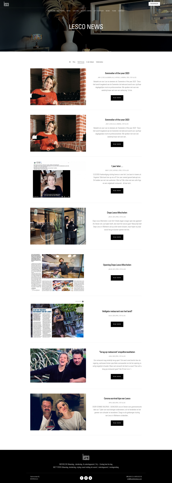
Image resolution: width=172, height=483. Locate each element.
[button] (165, 4)
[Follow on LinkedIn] (90, 478)
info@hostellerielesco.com (134, 479)
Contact (121, 11)
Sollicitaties (99, 62)
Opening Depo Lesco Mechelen (117, 265)
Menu (69, 11)
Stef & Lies (81, 62)
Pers (74, 62)
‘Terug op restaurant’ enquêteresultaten (117, 352)
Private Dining (86, 11)
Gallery (76, 11)
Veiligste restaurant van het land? (117, 311)
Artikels (117, 77)
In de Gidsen (90, 62)
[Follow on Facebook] (81, 478)
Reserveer (154, 4)
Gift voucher (99, 11)
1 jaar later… (117, 166)
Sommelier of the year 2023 (117, 73)
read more (117, 98)
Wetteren (60, 11)
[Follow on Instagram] (86, 478)
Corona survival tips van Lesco (117, 399)
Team (114, 11)
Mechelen (51, 11)
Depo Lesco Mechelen (117, 213)
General (123, 77)
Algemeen (108, 77)
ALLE (113, 77)
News (108, 11)
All (70, 62)
